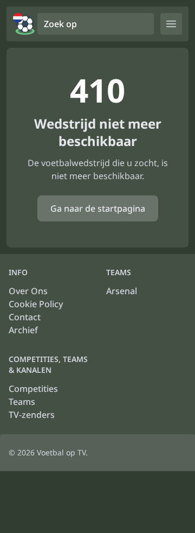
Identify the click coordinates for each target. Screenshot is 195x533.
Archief (23, 330)
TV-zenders (32, 415)
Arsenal (121, 291)
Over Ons (28, 291)
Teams (22, 402)
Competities (33, 389)
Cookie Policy (36, 304)
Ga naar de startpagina (97, 208)
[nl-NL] (24, 24)
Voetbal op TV (61, 452)
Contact (25, 317)
